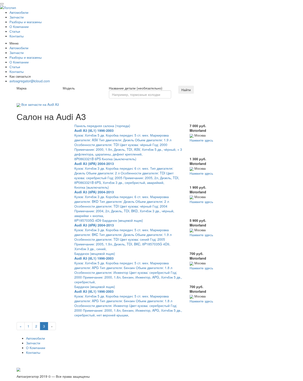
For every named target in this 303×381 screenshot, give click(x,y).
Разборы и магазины (25, 21)
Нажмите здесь (201, 140)
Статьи (14, 31)
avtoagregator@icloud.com (29, 81)
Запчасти (16, 17)
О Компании (19, 26)
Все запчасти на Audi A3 (39, 104)
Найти (186, 89)
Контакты (16, 36)
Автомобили (18, 12)
